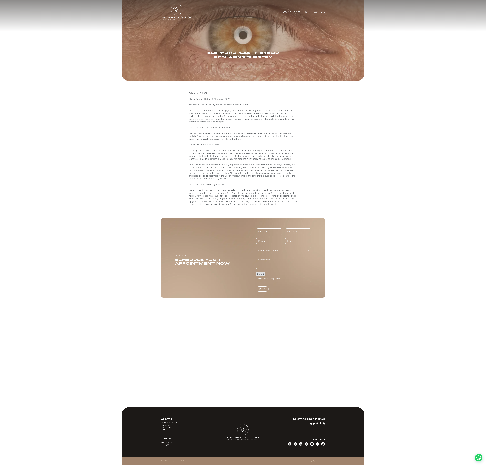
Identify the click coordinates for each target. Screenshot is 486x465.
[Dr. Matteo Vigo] (180, 12)
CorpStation (320, 461)
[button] (478, 457)
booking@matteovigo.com (171, 445)
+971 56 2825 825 (167, 442)
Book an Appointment (296, 11)
